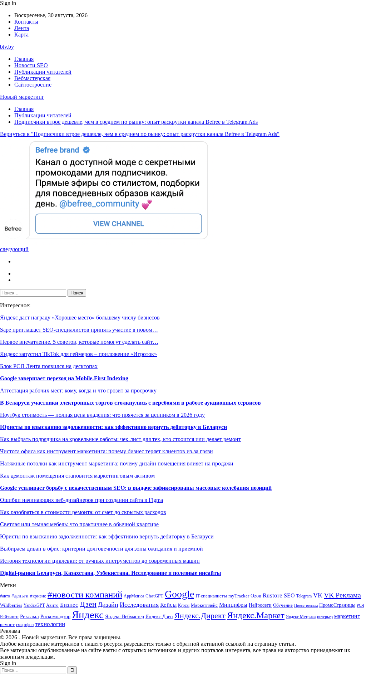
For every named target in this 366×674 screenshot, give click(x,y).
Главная (24, 59)
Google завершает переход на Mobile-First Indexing (64, 378)
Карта (21, 34)
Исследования (139, 604)
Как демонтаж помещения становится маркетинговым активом (77, 476)
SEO (289, 595)
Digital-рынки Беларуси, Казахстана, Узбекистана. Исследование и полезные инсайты (110, 573)
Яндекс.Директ (200, 615)
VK (317, 595)
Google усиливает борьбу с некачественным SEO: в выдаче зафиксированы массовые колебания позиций (136, 488)
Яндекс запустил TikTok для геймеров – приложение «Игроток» (78, 354)
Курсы (183, 605)
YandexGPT (34, 605)
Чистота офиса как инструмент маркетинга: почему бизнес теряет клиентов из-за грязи (106, 451)
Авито (52, 605)
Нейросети (260, 605)
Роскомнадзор (55, 616)
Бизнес (69, 604)
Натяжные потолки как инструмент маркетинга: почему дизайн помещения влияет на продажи (116, 463)
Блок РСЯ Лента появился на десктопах (49, 366)
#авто (5, 596)
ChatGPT (154, 596)
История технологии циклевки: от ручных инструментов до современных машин (100, 561)
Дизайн (108, 604)
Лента (21, 28)
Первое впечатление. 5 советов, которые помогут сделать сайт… (79, 342)
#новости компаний (85, 594)
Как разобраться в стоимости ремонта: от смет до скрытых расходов (83, 512)
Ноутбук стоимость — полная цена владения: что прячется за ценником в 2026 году (102, 415)
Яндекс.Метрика (301, 617)
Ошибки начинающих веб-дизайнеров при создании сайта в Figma (81, 500)
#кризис (38, 596)
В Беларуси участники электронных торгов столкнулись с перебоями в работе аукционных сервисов (130, 403)
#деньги (20, 596)
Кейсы (168, 604)
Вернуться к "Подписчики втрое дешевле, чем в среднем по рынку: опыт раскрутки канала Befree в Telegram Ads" (140, 134)
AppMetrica (134, 596)
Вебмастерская (32, 78)
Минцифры (233, 605)
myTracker (238, 596)
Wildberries (11, 605)
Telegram (304, 596)
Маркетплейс (204, 605)
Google (179, 594)
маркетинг (347, 616)
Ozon (256, 596)
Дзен (88, 604)
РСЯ (360, 605)
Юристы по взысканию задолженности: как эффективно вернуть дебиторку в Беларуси (113, 427)
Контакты (26, 22)
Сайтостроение (32, 85)
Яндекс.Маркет (256, 615)
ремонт (7, 624)
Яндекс (88, 614)
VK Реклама (342, 595)
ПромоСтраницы (337, 605)
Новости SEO (31, 65)
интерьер (325, 617)
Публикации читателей (42, 72)
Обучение (283, 605)
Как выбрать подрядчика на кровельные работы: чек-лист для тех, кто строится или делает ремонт (120, 439)
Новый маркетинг (22, 97)
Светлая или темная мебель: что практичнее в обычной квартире (79, 524)
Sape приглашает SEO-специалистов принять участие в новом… (79, 330)
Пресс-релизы (306, 605)
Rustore (272, 595)
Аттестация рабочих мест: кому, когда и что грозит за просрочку (78, 390)
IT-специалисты (211, 596)
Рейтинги (9, 616)
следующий (14, 249)
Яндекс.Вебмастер (124, 616)
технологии (50, 624)
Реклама (29, 616)
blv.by (7, 47)
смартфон (25, 624)
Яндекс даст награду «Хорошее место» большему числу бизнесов (80, 317)
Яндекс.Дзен (159, 616)
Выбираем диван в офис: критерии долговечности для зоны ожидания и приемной (101, 549)
